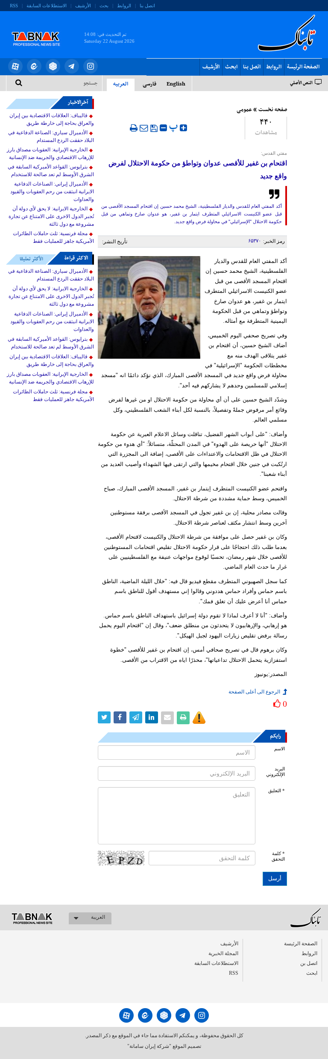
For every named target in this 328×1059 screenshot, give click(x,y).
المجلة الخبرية (223, 953)
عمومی (244, 110)
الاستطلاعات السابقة (46, 5)
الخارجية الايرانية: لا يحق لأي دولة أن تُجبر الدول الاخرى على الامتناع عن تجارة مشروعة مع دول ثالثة (51, 216)
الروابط (124, 5)
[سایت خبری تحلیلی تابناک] (41, 29)
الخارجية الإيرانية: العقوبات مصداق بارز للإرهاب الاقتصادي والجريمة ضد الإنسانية (50, 153)
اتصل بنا (147, 5)
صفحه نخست (272, 110)
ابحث (231, 67)
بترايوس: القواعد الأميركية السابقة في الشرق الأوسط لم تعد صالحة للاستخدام (51, 170)
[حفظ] (154, 128)
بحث (104, 5)
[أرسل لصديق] (144, 128)
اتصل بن (308, 963)
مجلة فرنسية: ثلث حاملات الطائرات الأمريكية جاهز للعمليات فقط (53, 237)
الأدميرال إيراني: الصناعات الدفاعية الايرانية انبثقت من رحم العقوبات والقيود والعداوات (52, 191)
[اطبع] (134, 128)
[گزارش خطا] (199, 717)
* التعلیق (276, 790)
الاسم (279, 748)
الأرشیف (83, 5)
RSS (14, 5)
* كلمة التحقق (278, 856)
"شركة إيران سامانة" (149, 1046)
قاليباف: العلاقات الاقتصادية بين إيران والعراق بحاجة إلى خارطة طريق (51, 119)
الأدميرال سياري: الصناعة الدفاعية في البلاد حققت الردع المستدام (51, 136)
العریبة (98, 917)
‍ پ (174, 127)
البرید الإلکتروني (275, 772)
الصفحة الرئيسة (303, 67)
